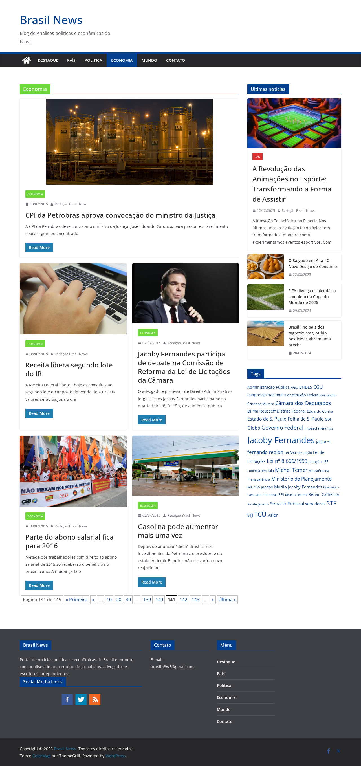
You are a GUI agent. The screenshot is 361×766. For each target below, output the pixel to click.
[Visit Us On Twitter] (81, 696)
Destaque (48, 60)
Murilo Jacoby (260, 487)
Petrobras (270, 494)
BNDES (305, 387)
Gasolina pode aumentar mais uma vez (178, 531)
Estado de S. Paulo (267, 419)
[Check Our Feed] (95, 696)
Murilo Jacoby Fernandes (298, 487)
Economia (122, 60)
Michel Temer (291, 469)
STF (331, 503)
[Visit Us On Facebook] (67, 696)
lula (271, 470)
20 (118, 599)
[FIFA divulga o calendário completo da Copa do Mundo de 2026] (265, 300)
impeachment (315, 428)
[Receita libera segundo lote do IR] (73, 298)
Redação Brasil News (71, 204)
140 (159, 599)
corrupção (328, 395)
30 (128, 599)
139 (147, 599)
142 (183, 599)
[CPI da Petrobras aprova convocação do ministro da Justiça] (129, 142)
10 (109, 599)
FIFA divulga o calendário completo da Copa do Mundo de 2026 (312, 296)
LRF (325, 461)
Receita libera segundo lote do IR (69, 369)
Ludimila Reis (257, 471)
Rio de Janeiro (258, 504)
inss (330, 428)
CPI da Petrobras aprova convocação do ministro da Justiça (120, 215)
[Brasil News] (26, 60)
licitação (315, 461)
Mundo (149, 60)
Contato (175, 60)
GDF (328, 419)
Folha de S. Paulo (306, 419)
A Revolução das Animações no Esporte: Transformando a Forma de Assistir (291, 184)
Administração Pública (268, 387)
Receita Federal (296, 494)
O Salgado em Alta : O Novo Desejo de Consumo (313, 263)
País (71, 60)
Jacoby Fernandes (281, 440)
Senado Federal (287, 503)
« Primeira (76, 599)
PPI (281, 494)
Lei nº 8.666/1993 (287, 460)
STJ (250, 515)
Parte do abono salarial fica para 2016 (69, 541)
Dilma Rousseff (261, 411)
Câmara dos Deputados (303, 403)
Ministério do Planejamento (301, 479)
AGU (294, 387)
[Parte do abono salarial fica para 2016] (73, 471)
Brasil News (51, 19)
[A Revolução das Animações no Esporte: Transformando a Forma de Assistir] (294, 123)
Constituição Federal (302, 394)
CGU (318, 387)
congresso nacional (265, 394)
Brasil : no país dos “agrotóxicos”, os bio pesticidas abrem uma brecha (310, 335)
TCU (260, 514)
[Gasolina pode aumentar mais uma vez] (185, 466)
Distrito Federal (291, 411)
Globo (253, 428)
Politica (93, 60)
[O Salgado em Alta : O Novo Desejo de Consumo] (265, 267)
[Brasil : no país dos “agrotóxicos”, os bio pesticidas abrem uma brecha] (265, 340)
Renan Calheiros (324, 494)
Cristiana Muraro (260, 404)
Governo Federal (282, 427)
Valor (273, 515)
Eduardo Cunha (320, 411)
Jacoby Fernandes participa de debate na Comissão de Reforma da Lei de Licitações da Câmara (184, 367)
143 (195, 599)
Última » (227, 599)
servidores (315, 504)
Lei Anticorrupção (298, 452)
